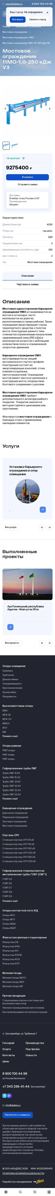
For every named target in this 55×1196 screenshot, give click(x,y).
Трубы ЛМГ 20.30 (11, 782)
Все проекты (12, 643)
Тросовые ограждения (14, 822)
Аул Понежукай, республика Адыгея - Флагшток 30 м (25, 608)
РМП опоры (8, 750)
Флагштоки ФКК (11, 947)
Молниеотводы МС (12, 986)
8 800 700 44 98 (42, 4)
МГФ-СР (6, 719)
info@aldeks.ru (13, 1105)
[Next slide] (49, 109)
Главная (6, 27)
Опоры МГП (8, 920)
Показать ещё (10, 736)
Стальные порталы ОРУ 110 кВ (18, 844)
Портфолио (33, 1049)
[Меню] (5, 14)
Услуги (6, 1049)
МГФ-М (6, 715)
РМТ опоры (8, 759)
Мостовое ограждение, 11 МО (18, 38)
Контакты (8, 1055)
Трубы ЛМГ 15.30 (11, 773)
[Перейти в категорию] (43, 510)
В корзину (27, 177)
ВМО (5, 711)
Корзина (34, 1192)
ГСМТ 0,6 (7, 883)
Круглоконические (12, 688)
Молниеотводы (12, 973)
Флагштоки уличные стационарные (24, 938)
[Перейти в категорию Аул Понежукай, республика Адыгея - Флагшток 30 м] (10, 627)
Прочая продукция (13, 996)
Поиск (20, 1192)
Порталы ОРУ (10, 835)
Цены (5, 1061)
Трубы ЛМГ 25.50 (11, 795)
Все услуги (10, 527)
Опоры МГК (8, 915)
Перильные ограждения (15, 817)
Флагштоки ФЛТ (11, 964)
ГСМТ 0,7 (7, 888)
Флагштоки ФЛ (10, 951)
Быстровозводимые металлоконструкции (24, 1012)
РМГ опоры (8, 755)
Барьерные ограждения (28, 27)
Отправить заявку (27, 185)
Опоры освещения (13, 666)
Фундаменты (9, 697)
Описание (27, 276)
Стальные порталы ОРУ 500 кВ (19, 861)
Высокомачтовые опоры (17, 706)
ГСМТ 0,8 (7, 892)
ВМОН (5, 724)
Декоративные (10, 679)
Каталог (5, 1192)
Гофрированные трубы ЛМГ (19, 768)
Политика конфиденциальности (23, 1174)
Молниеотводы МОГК (14, 978)
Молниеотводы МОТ (13, 982)
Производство (35, 1043)
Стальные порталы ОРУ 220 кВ (18, 853)
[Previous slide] (5, 109)
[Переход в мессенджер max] (9, 1096)
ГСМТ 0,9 (7, 896)
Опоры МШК (9, 924)
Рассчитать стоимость (17, 1115)
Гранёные (7, 671)
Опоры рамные (11, 746)
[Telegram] (4, 1096)
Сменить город (37, 20)
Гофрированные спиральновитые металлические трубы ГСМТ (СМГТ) (24, 873)
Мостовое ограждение (14, 32)
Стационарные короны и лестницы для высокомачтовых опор (23, 1002)
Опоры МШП (9, 928)
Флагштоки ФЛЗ (11, 959)
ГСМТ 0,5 (7, 879)
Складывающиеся (11, 684)
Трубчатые (8, 675)
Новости (31, 1055)
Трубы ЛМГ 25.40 (11, 790)
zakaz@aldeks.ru (14, 4)
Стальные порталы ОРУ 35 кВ (18, 840)
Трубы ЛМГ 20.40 (11, 786)
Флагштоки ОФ (10, 942)
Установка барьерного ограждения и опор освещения (25, 470)
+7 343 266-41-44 (15, 1086)
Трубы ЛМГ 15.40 (11, 777)
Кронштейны (9, 692)
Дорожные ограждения (15, 813)
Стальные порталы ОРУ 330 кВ (18, 857)
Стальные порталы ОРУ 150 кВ (18, 849)
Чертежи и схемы (27, 284)
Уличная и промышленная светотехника (23, 1008)
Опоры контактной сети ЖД (20, 911)
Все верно (17, 20)
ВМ (4, 732)
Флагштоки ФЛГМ (12, 955)
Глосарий (8, 1043)
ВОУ (4, 728)
